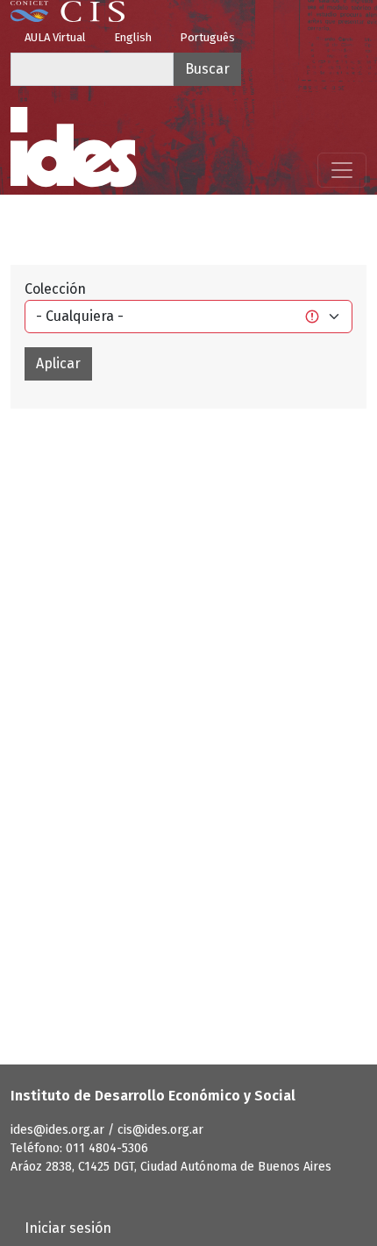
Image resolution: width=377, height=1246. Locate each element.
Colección (55, 289)
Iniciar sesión (68, 1228)
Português (207, 37)
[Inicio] (74, 147)
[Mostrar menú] (341, 170)
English (133, 37)
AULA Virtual (55, 37)
